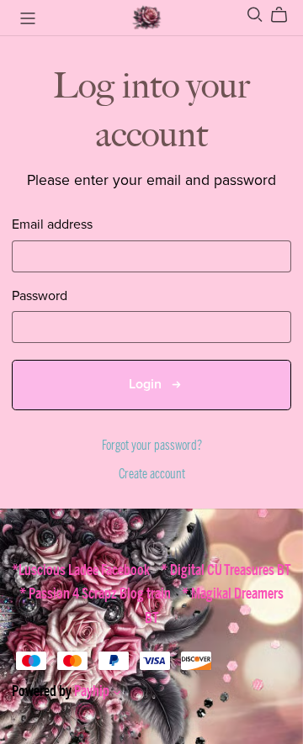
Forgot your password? (152, 445)
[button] (117, 694)
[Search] (255, 15)
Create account (152, 474)
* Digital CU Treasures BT (225, 570)
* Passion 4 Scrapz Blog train (96, 593)
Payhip (91, 691)
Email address (52, 225)
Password (39, 296)
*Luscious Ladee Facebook (82, 570)
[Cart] (286, 15)
